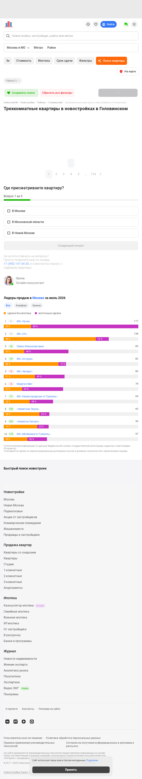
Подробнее (92, 760)
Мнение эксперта (16, 664)
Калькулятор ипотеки (24, 605)
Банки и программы (18, 641)
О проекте (12, 708)
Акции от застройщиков (20, 517)
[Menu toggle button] (134, 24)
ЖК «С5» (22, 333)
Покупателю (12, 676)
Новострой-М (11, 102)
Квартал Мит (25, 383)
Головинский (55, 102)
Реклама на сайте (49, 708)
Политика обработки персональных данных (73, 737)
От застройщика (15, 629)
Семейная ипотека (16, 611)
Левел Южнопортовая (30, 346)
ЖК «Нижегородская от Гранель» (37, 396)
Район (51, 47)
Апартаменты (13, 588)
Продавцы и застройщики (22, 535)
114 (93, 174)
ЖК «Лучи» (23, 321)
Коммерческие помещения (22, 523)
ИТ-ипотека (11, 623)
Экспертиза (12, 682)
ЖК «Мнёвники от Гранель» (33, 433)
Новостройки (28, 102)
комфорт (21, 305)
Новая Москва (14, 505)
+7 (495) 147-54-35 (16, 263)
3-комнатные (13, 582)
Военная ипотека (15, 617)
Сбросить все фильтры (57, 92)
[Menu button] (126, 24)
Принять (71, 769)
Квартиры (10, 558)
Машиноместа (14, 529)
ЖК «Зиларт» (25, 371)
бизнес (37, 305)
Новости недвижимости (20, 658)
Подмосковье (13, 511)
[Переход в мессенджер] (32, 721)
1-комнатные (13, 570)
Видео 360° (16, 688)
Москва (9, 499)
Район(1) (11, 80)
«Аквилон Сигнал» (28, 421)
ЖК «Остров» (25, 358)
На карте (130, 71)
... (86, 174)
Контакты (28, 708)
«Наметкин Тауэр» (28, 408)
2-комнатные (13, 576)
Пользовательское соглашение (23, 737)
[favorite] (95, 24)
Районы (41, 102)
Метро (38, 47)
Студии (9, 564)
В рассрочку (12, 635)
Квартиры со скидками (20, 552)
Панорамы (11, 694)
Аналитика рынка (16, 670)
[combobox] (18, 47)
